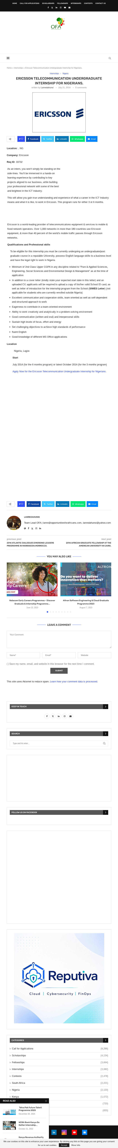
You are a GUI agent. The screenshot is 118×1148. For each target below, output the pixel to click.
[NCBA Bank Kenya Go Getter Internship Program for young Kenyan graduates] (9, 1125)
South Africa (60, 1083)
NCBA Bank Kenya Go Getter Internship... (29, 1123)
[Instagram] (60, 7)
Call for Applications (29, 3)
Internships (76, 3)
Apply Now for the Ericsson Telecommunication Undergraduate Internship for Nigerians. (59, 371)
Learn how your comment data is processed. (74, 681)
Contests (88, 3)
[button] (10, 587)
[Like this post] (22, 139)
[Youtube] (65, 7)
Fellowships (62, 3)
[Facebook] (48, 7)
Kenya (60, 1096)
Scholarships (48, 3)
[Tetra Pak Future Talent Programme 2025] (9, 1110)
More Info (75, 1145)
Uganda (60, 1110)
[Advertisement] (59, 40)
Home (14, 3)
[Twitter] (52, 7)
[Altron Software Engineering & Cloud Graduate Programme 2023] (85, 579)
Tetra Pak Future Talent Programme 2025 (30, 1109)
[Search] (109, 58)
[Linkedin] (56, 7)
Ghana (60, 1103)
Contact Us (100, 3)
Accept (64, 1145)
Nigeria (60, 1090)
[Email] (69, 7)
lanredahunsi (47, 87)
